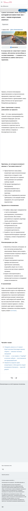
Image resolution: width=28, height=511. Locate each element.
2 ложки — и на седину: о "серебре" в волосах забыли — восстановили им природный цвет (15, 358)
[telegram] (16, 378)
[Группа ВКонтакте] (14, 47)
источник (14, 310)
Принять (22, 10)
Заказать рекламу (5, 474)
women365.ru (11, 480)
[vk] (12, 378)
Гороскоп (5, 24)
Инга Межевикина (16, 29)
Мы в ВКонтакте (4, 6)
